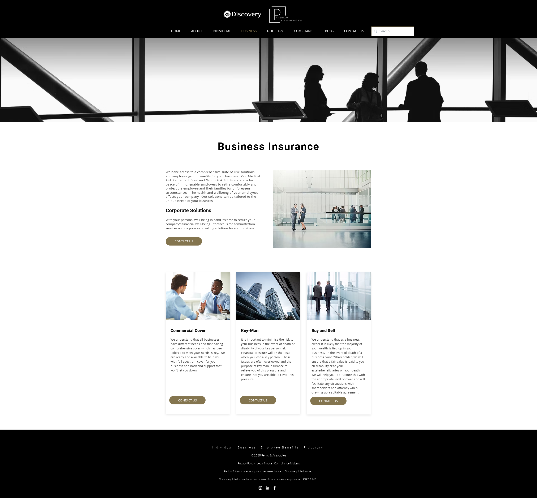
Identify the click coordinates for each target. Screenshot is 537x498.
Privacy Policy (246, 463)
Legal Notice (264, 463)
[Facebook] (274, 488)
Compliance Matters (287, 463)
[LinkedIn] (267, 488)
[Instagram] (260, 488)
